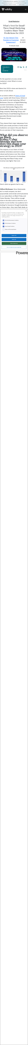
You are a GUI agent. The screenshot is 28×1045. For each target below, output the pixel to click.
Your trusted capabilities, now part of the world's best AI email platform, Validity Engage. (14, 3)
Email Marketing (14, 21)
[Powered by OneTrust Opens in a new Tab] (21, 252)
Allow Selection (14, 243)
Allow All (14, 239)
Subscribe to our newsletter (5, 68)
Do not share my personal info (14, 247)
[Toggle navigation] (25, 9)
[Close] (26, 210)
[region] (14, 627)
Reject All (14, 235)
